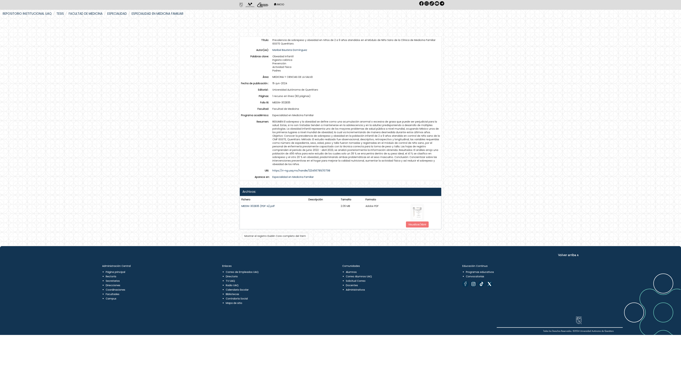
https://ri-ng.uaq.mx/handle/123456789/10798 (301, 170)
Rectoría (111, 276)
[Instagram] (473, 284)
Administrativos (355, 290)
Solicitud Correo (356, 281)
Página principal (115, 272)
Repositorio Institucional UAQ (27, 14)
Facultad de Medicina (86, 14)
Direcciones (113, 285)
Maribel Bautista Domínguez (289, 50)
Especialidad (117, 14)
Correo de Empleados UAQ (242, 272)
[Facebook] (465, 284)
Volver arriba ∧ (568, 255)
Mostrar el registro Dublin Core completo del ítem (275, 236)
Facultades (112, 294)
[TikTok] (481, 284)
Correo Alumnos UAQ (359, 276)
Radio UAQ (232, 285)
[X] (489, 284)
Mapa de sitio (234, 303)
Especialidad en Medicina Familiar (157, 14)
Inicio (280, 4)
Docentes (352, 285)
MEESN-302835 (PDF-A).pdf (258, 206)
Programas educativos (480, 272)
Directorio (232, 276)
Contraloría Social (237, 298)
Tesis (60, 14)
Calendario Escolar (237, 290)
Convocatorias (475, 276)
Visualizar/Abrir (417, 224)
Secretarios (113, 281)
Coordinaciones (115, 290)
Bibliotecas (232, 294)
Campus (111, 298)
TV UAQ (230, 281)
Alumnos (351, 272)
